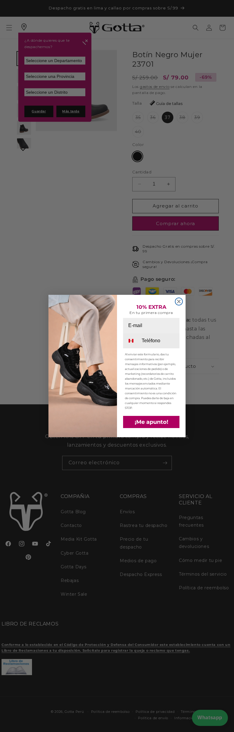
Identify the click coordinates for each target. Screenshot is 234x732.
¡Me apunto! (151, 422)
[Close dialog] (179, 301)
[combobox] (132, 341)
